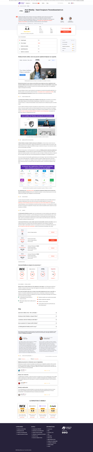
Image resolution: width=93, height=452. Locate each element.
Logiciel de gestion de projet (22, 434)
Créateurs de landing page (22, 432)
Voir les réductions (66, 28)
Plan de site (50, 437)
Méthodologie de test (51, 439)
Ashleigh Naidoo (47, 338)
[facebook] (63, 432)
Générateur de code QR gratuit (38, 430)
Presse (49, 446)
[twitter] (65, 432)
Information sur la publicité (80, 0)
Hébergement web (20, 430)
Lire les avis (22, 417)
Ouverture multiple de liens (37, 437)
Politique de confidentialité (52, 441)
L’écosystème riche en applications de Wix (45, 91)
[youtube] (67, 432)
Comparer (21, 278)
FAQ (48, 434)
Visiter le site (66, 31)
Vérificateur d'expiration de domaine (39, 434)
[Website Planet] (18, 6)
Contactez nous (50, 432)
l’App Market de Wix (30, 190)
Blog (48, 430)
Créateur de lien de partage (37, 432)
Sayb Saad (25, 338)
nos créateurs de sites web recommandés (27, 226)
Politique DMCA (50, 444)
